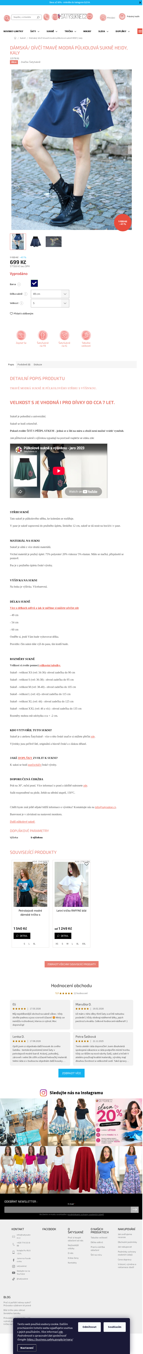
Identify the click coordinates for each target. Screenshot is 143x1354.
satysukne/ (22, 1266)
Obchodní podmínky (127, 1242)
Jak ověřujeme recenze (125, 1236)
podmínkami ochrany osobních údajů (86, 1214)
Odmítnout (89, 1327)
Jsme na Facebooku (24, 1260)
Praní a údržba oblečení (98, 1248)
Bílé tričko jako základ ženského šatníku (14, 1311)
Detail (24, 935)
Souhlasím (114, 1327)
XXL (84, 944)
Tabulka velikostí (99, 1237)
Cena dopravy (124, 1259)
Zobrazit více (71, 1073)
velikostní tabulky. (50, 665)
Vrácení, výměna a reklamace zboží (127, 1266)
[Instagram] (64, 340)
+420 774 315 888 (23, 1244)
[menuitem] (13, 31)
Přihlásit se (135, 1210)
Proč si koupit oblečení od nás (75, 1239)
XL (34, 944)
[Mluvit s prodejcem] (21, 340)
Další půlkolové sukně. (22, 821)
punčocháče (35, 764)
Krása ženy (73, 1257)
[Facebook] (42, 340)
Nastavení (26, 1348)
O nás (70, 1253)
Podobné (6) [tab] (24, 364)
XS (57, 944)
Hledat (38, 17)
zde (61, 1332)
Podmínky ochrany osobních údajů (127, 1253)
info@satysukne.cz (105, 807)
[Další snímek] (130, 149)
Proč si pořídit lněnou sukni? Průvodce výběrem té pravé (17, 1304)
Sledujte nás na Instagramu (76, 1093)
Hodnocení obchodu (71, 985)
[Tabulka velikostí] (85, 340)
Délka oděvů (97, 1242)
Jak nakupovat (125, 1246)
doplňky (25, 757)
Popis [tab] (11, 364)
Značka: (30, 62)
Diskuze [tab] (38, 364)
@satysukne (22, 1278)
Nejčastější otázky (73, 1246)
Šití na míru (96, 1254)
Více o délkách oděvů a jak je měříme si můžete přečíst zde (44, 607)
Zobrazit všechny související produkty (71, 964)
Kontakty (72, 1262)
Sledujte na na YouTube (23, 1272)
